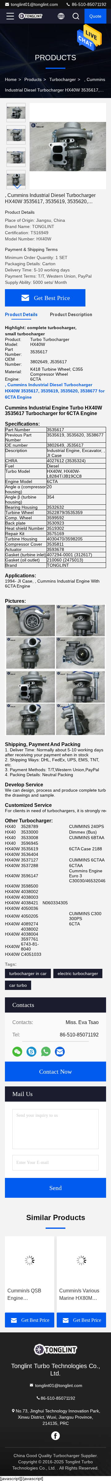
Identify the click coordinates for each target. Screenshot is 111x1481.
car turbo (18, 985)
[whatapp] (45, 1051)
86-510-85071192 (88, 4)
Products (33, 79)
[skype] (31, 1052)
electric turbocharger (78, 973)
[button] (17, 186)
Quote (95, 16)
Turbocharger (62, 79)
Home (11, 79)
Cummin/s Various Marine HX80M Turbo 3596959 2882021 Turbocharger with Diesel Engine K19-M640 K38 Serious (80, 1295)
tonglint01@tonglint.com (34, 4)
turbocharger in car (28, 973)
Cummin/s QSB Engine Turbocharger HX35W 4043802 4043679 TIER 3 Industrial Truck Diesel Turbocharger (26, 1295)
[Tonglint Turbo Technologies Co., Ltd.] (30, 16)
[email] (60, 1052)
